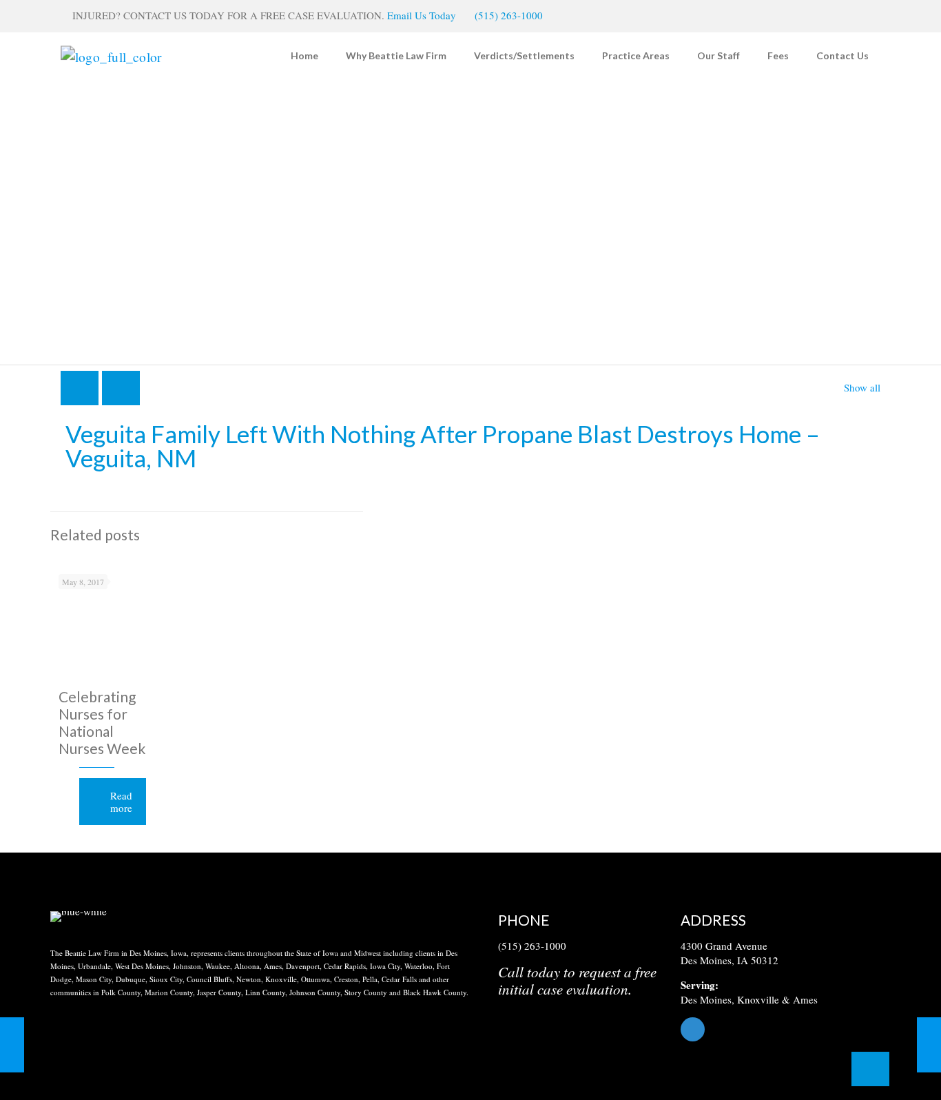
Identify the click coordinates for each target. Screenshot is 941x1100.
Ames (805, 999)
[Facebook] (786, 1029)
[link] (78, 916)
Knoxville (758, 999)
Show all (862, 387)
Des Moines (706, 999)
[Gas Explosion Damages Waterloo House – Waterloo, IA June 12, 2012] (929, 1044)
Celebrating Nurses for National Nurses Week (102, 722)
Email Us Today (421, 15)
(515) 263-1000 (509, 15)
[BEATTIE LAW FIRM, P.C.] (111, 55)
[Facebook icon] (861, 16)
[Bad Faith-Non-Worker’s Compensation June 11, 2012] (12, 1044)
